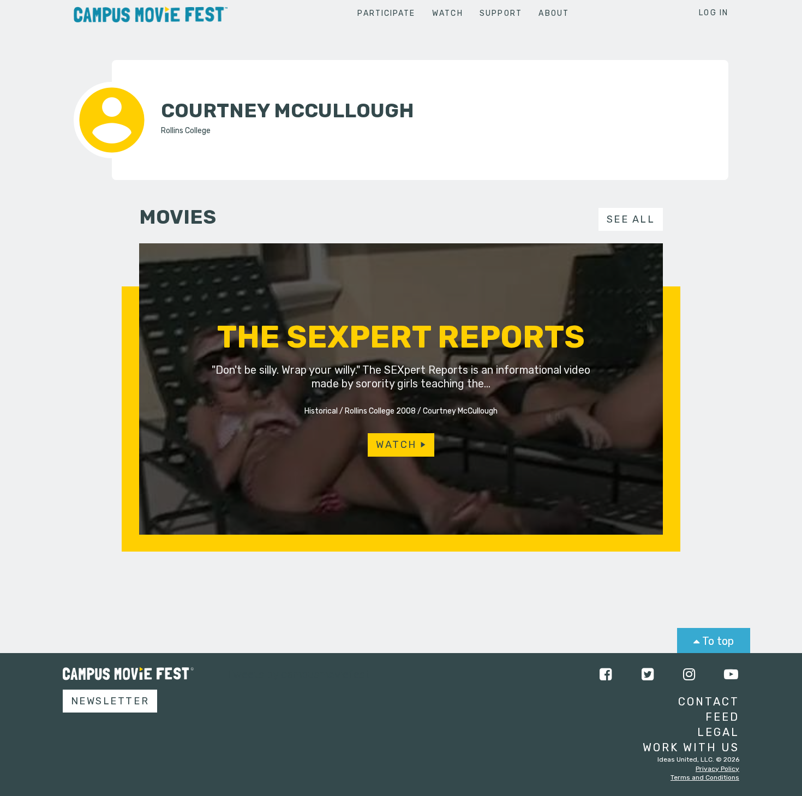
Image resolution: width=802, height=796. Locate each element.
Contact (708, 701)
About (553, 13)
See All (631, 219)
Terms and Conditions (705, 777)
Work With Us (691, 747)
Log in (713, 12)
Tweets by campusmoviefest (298, 674)
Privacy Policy (717, 769)
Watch (447, 13)
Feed (722, 716)
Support (501, 13)
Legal (718, 732)
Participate (386, 13)
